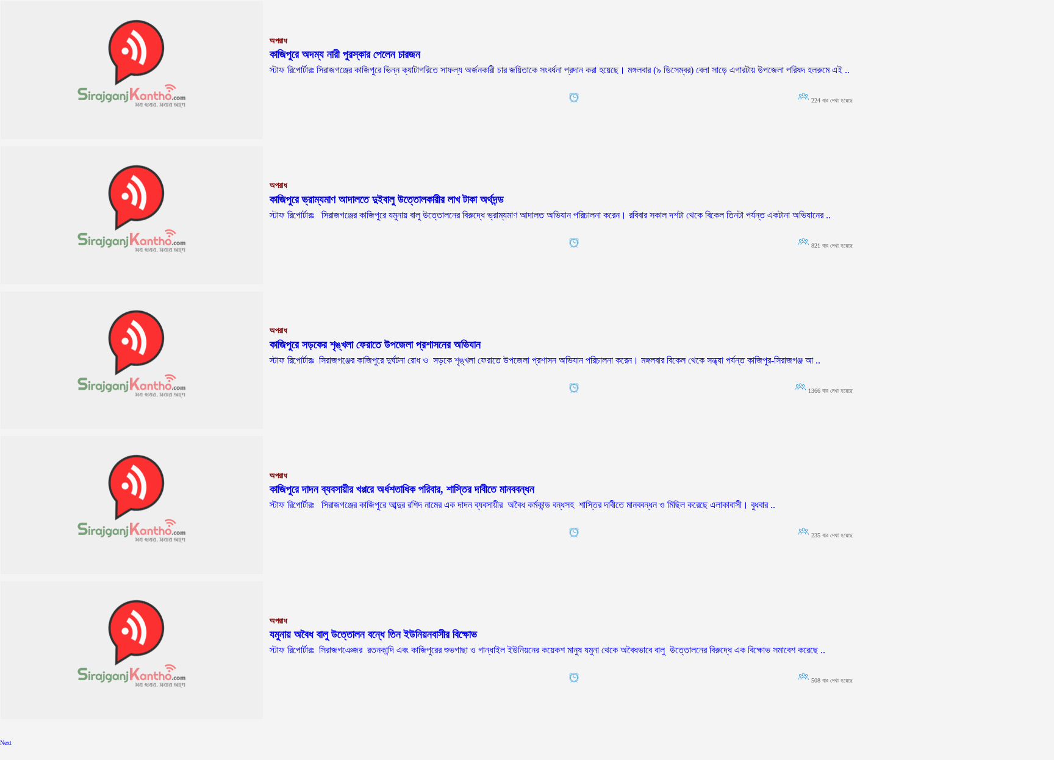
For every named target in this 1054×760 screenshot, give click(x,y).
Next (6, 742)
